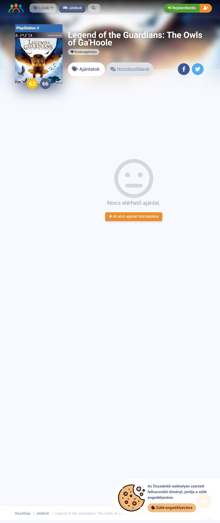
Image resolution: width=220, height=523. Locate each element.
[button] (94, 8)
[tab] (86, 69)
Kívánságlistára (85, 52)
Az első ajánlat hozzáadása (135, 216)
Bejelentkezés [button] (183, 8)
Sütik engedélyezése (173, 508)
